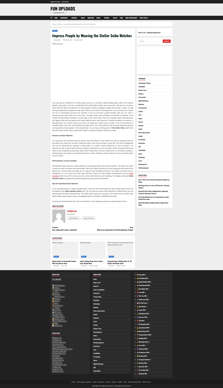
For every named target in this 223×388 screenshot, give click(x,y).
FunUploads (57, 40)
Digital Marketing (143, 101)
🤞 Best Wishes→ (142, 306)
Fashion (106, 18)
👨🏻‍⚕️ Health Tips (57, 314)
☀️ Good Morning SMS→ (144, 285)
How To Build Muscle (59, 347)
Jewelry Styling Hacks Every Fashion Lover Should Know (91, 262)
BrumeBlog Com (57, 358)
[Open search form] (171, 18)
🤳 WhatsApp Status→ (143, 342)
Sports (140, 154)
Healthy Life (56, 355)
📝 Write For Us (57, 325)
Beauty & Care (143, 90)
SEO (140, 147)
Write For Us (96, 283)
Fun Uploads (63, 8)
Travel (83, 18)
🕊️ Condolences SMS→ (143, 352)
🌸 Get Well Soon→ (142, 303)
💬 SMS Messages (58, 285)
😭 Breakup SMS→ (142, 356)
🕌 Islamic (56, 301)
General (141, 122)
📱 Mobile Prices (58, 296)
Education (91, 18)
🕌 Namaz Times (58, 319)
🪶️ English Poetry (58, 290)
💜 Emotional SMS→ (143, 349)
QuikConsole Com (58, 360)
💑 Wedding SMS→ (142, 338)
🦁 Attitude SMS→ (142, 363)
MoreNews (118, 386)
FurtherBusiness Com (59, 364)
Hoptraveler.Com (58, 344)
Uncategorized (143, 164)
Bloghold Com (56, 338)
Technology (64, 18)
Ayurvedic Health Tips (59, 351)
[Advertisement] (155, 60)
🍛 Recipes (56, 299)
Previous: (64, 228)
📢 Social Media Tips (59, 321)
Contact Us (96, 293)
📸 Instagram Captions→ (144, 359)
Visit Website (73, 218)
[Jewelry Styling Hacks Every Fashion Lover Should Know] (93, 250)
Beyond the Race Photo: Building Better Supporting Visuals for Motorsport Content (153, 192)
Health (115, 18)
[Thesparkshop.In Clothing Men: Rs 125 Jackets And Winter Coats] (120, 250)
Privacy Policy (97, 297)
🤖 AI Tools (56, 310)
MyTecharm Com (57, 371)
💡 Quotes (56, 294)
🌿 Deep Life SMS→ (142, 367)
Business (74, 18)
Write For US (144, 18)
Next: (115, 228)
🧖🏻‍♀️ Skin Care (57, 312)
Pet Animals (142, 140)
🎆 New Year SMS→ (142, 317)
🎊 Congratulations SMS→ (144, 335)
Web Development (144, 168)
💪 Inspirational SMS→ (143, 328)
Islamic (141, 136)
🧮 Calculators (57, 305)
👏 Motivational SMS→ (143, 331)
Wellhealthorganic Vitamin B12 (62, 349)
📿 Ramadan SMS (142, 374)
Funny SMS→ (142, 275)
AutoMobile (142, 87)
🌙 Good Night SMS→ (143, 289)
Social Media (142, 150)
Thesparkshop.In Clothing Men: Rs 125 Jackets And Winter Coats (119, 262)
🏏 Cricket (56, 308)
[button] (52, 18)
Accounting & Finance (145, 83)
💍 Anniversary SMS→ (143, 299)
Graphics (141, 125)
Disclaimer (96, 300)
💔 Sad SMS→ (141, 321)
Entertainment (143, 108)
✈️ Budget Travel (58, 316)
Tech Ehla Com (57, 362)
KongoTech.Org (57, 369)
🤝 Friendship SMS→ (143, 278)
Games (98, 18)
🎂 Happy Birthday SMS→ (144, 282)
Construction (142, 97)
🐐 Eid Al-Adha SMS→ (143, 370)
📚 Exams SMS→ (142, 310)
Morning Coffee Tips (59, 353)
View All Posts (88, 218)
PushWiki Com (57, 340)
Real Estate (142, 143)
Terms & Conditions (98, 290)
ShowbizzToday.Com (59, 342)
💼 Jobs (55, 303)
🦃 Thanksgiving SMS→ (143, 324)
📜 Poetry (56, 288)
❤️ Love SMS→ (141, 292)
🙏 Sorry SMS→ (141, 345)
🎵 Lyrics (55, 292)
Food (121, 18)
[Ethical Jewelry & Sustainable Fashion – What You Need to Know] (65, 250)
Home (56, 18)
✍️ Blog (55, 323)
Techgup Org (56, 367)
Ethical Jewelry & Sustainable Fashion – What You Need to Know (64, 262)
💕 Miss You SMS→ (142, 296)
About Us (96, 286)
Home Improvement (131, 18)
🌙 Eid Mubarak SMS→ (143, 314)
